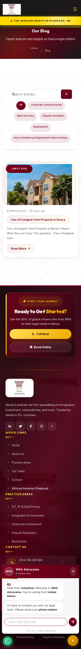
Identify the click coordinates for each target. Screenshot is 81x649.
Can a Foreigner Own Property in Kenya (38, 219)
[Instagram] (41, 426)
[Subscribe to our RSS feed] (52, 426)
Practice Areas (21, 462)
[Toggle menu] (75, 9)
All (20, 104)
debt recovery (25, 115)
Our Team (18, 471)
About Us (18, 453)
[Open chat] (73, 640)
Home (34, 48)
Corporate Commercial (26, 524)
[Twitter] (20, 426)
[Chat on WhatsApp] (7, 639)
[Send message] (73, 622)
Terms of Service (53, 637)
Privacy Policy (25, 637)
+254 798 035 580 (30, 560)
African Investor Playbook (30, 488)
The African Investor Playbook (42, 21)
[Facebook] (31, 426)
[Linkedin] (10, 426)
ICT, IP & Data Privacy (26, 506)
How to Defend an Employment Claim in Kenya (40, 137)
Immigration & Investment (28, 515)
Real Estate (19, 541)
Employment (40, 126)
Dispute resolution (53, 115)
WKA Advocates (47, 631)
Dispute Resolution (24, 532)
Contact (17, 479)
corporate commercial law (46, 104)
